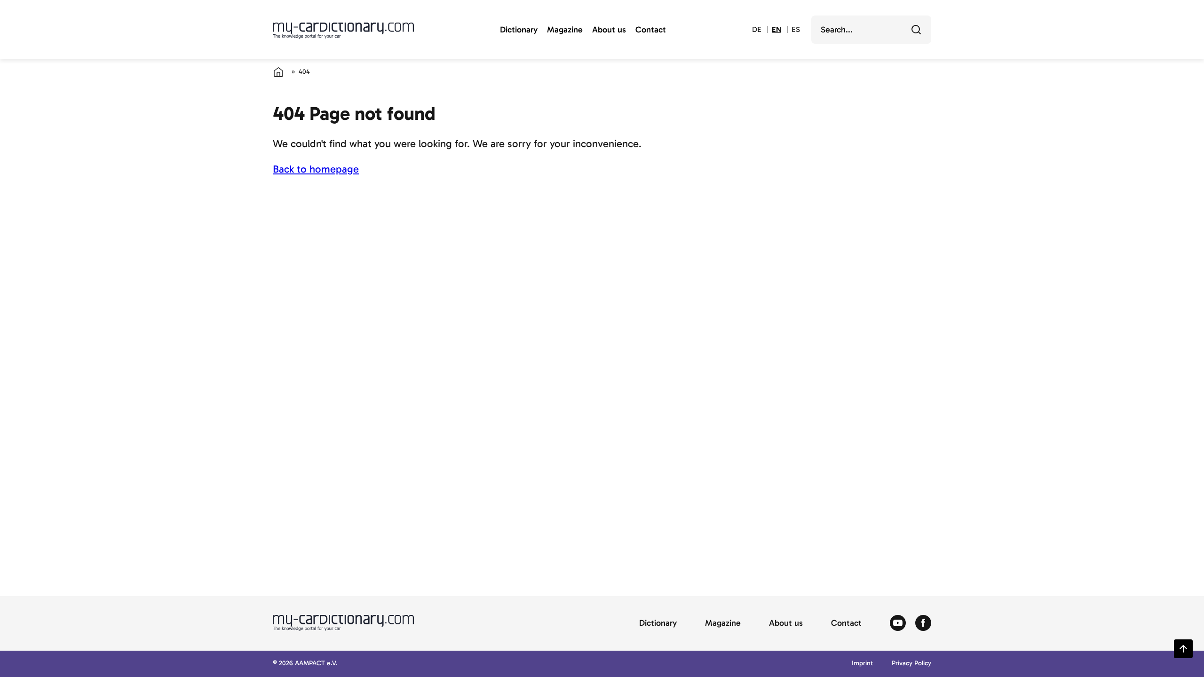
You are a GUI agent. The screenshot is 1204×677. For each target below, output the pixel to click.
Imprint (862, 663)
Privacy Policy (911, 663)
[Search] (916, 29)
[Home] (278, 72)
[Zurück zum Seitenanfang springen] (1183, 648)
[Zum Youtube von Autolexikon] (898, 623)
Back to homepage (316, 169)
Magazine (565, 30)
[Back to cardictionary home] (343, 31)
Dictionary (519, 30)
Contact (650, 30)
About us (609, 30)
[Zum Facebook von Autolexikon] (923, 623)
